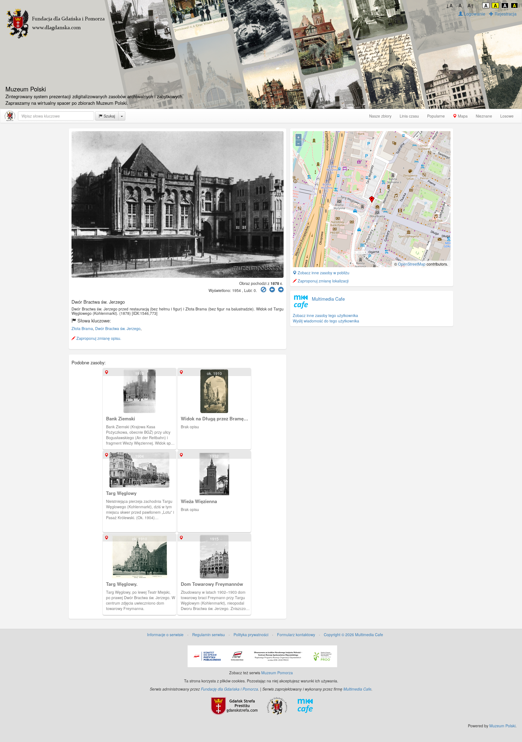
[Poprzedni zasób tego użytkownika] (272, 290)
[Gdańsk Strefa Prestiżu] (234, 705)
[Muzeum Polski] (9, 116)
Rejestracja (505, 14)
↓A (449, 5)
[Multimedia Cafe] (305, 705)
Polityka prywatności (251, 634)
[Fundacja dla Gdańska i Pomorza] (277, 705)
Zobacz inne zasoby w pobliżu (323, 272)
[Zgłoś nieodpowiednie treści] (263, 290)
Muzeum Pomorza (277, 672)
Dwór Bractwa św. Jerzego (118, 328)
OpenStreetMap (411, 264)
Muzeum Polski (502, 725)
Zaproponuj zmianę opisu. (98, 338)
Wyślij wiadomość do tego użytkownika (326, 321)
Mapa (462, 116)
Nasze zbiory (380, 116)
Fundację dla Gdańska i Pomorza (229, 689)
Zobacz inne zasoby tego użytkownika (325, 315)
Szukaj (108, 116)
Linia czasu (409, 116)
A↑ (470, 5)
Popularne (436, 116)
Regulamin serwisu (208, 634)
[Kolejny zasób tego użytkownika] (281, 290)
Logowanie (474, 14)
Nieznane (484, 116)
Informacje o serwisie (165, 634)
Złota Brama (82, 328)
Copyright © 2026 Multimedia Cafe (353, 634)
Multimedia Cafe (328, 298)
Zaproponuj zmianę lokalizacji (323, 281)
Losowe (507, 116)
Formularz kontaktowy (296, 634)
